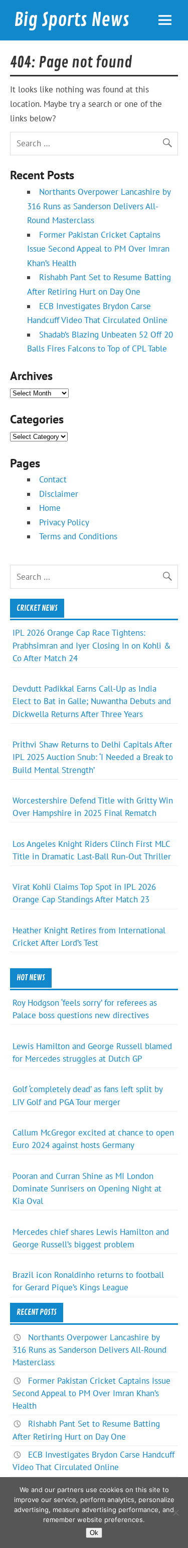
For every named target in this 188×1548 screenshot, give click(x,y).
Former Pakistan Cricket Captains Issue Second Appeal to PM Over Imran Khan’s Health (98, 249)
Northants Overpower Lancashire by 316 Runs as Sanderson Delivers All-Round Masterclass (98, 206)
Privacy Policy (64, 522)
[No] (175, 1513)
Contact (53, 479)
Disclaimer (58, 493)
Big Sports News (71, 19)
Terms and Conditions (78, 536)
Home (50, 507)
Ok (94, 1533)
